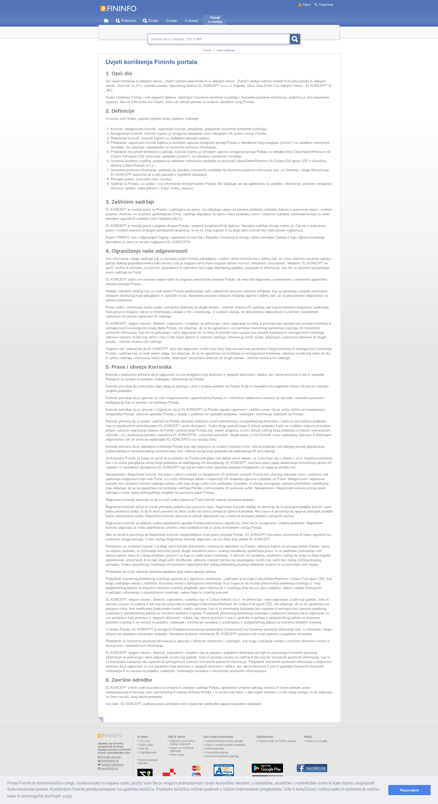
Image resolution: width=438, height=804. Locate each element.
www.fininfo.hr (109, 768)
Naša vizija (146, 744)
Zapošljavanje (147, 752)
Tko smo (144, 740)
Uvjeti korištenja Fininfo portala (224, 740)
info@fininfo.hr (110, 760)
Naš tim (144, 748)
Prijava (306, 4)
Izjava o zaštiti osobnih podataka (225, 744)
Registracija (326, 4)
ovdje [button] (67, 796)
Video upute (177, 754)
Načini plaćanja (214, 748)
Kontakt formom (111, 756)
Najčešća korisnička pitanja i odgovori (182, 742)
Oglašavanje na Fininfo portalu (277, 740)
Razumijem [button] (409, 790)
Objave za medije (316, 740)
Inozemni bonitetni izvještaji (222, 756)
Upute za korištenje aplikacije (182, 749)
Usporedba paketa (216, 752)
